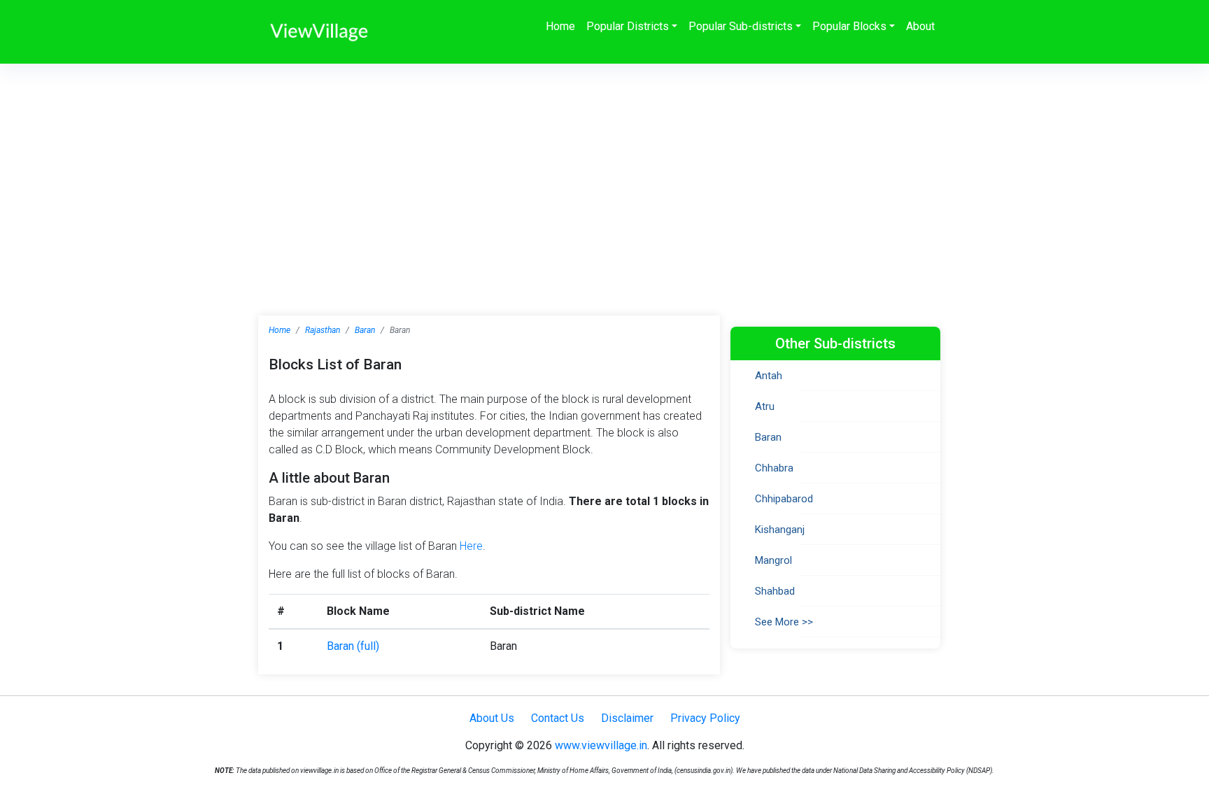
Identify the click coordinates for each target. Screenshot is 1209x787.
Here (471, 546)
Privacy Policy (705, 718)
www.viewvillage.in (601, 745)
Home (560, 26)
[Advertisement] (604, 169)
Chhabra (774, 468)
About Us (491, 718)
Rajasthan (322, 330)
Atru (765, 406)
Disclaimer (627, 718)
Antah (768, 375)
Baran (365, 330)
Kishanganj (780, 529)
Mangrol (773, 560)
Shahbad (775, 591)
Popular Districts (627, 26)
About (920, 26)
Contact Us (557, 718)
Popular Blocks (849, 26)
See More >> (784, 622)
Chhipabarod (784, 498)
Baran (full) (353, 646)
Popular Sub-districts (740, 26)
